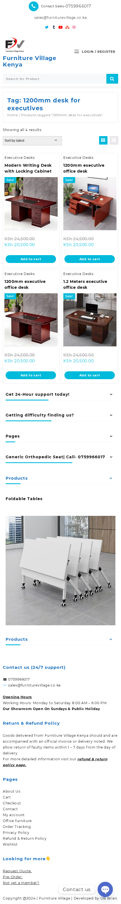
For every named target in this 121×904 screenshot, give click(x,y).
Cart (7, 797)
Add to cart (31, 259)
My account (14, 815)
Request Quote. (17, 871)
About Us (12, 791)
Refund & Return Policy (24, 838)
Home (12, 115)
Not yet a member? (21, 883)
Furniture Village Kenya (30, 61)
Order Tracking (17, 827)
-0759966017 (77, 6)
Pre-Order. (13, 877)
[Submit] (112, 79)
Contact (10, 809)
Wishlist (10, 844)
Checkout (12, 803)
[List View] (114, 140)
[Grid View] (103, 140)
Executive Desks (20, 157)
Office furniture (17, 821)
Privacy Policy (16, 832)
